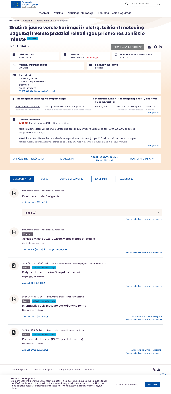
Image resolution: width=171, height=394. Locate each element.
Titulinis (15, 20)
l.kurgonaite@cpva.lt (45, 91)
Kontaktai (103, 13)
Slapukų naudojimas (44, 369)
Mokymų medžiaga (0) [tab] (71, 178)
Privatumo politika (19, 369)
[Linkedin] (160, 47)
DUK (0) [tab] (45, 178)
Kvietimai (27, 20)
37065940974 (26, 91)
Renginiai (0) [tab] (101, 178)
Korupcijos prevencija (69, 369)
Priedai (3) (30, 212)
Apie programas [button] (121, 13)
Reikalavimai (67, 158)
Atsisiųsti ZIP (32, 283)
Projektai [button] (58, 13)
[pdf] (149, 47)
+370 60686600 (116, 128)
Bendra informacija (142, 158)
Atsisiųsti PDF (32, 249)
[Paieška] (126, 3)
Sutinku (152, 384)
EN (158, 4)
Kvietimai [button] (43, 13)
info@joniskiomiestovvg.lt (32, 132)
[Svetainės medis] (158, 369)
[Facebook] (156, 47)
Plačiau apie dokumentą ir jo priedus (143, 219)
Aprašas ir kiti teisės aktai (28, 158)
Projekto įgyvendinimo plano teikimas (104, 158)
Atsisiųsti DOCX (33, 202)
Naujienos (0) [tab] (126, 178)
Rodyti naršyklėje (57, 249)
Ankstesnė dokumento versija (145, 316)
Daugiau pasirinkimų (126, 384)
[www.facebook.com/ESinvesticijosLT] (154, 369)
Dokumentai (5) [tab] (22, 178)
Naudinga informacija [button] (81, 13)
